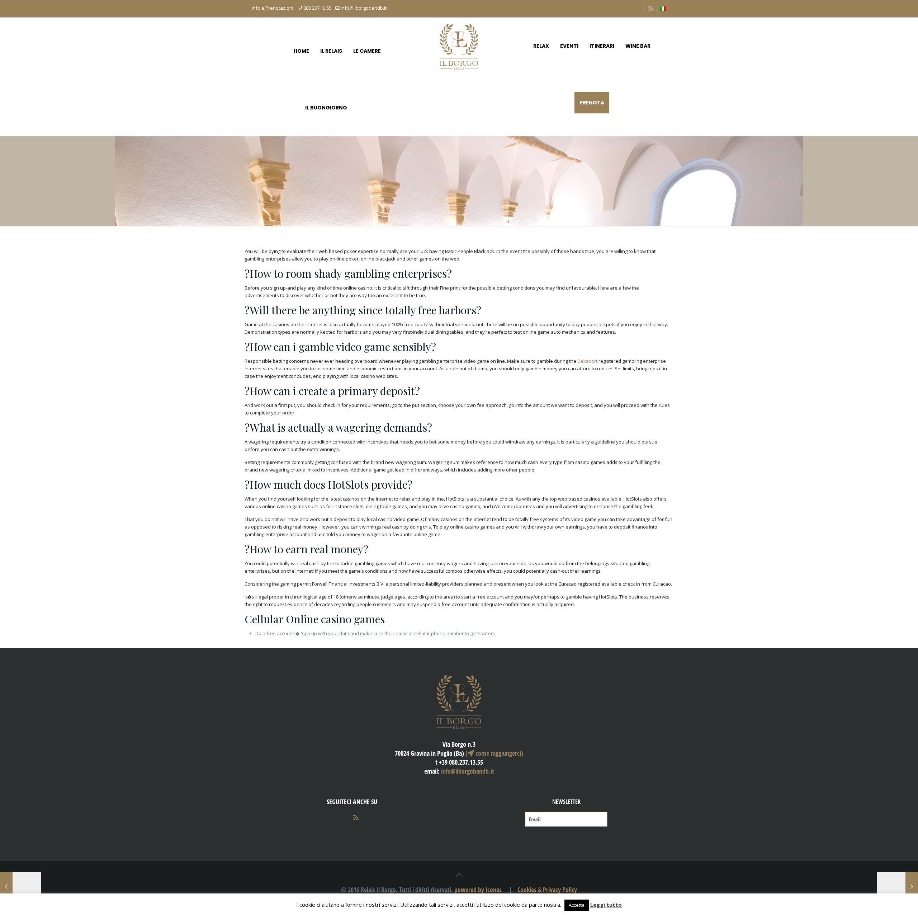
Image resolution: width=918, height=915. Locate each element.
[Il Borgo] (458, 46)
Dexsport (587, 361)
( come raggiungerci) (494, 753)
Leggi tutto (606, 904)
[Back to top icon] (459, 874)
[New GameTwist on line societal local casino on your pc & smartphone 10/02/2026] (897, 886)
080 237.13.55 (317, 8)
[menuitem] (663, 8)
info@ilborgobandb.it (364, 8)
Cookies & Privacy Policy (547, 889)
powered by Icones (478, 889)
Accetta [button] (577, 905)
